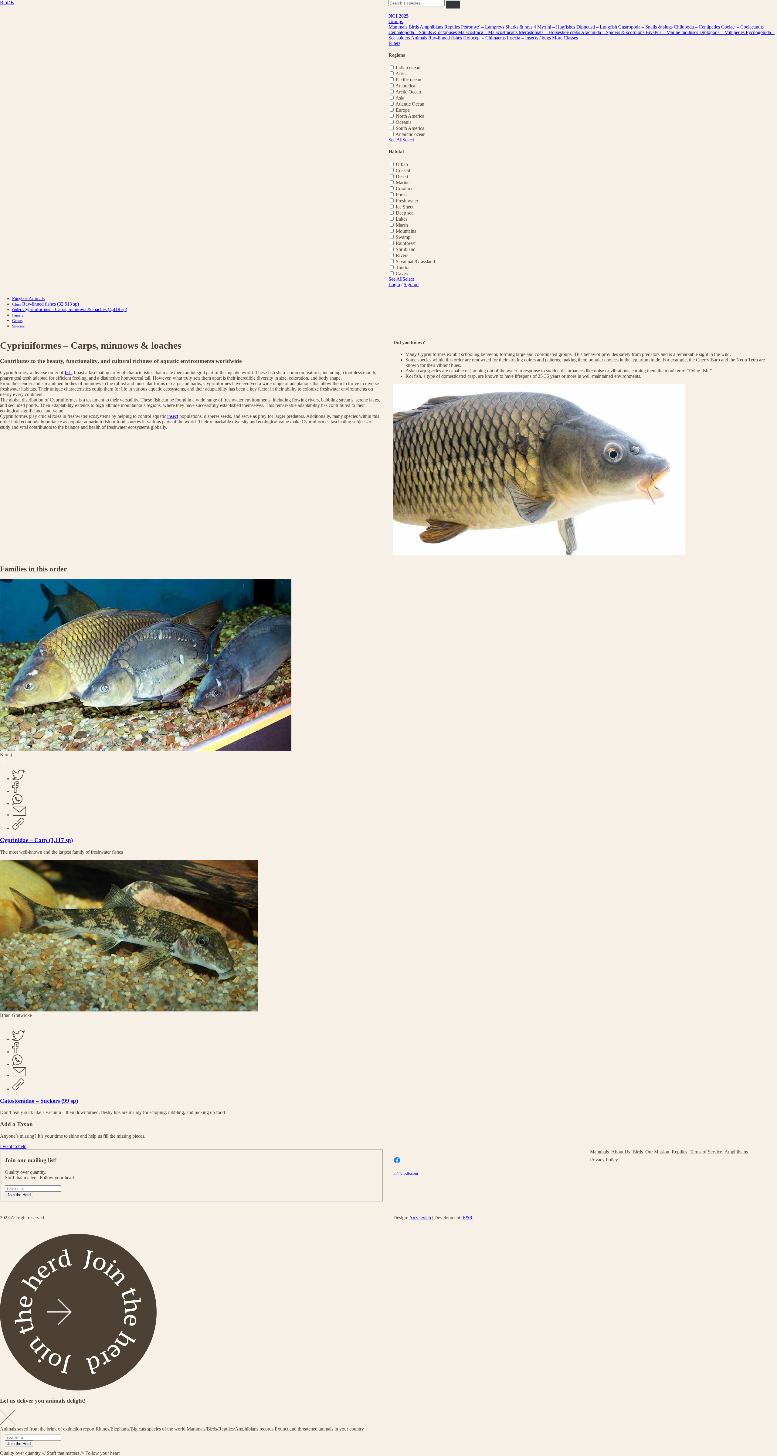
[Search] (453, 4)
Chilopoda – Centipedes (697, 26)
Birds (414, 26)
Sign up (411, 284)
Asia (399, 97)
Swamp (403, 237)
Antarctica (405, 85)
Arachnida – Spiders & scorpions (613, 32)
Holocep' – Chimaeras (485, 37)
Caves (402, 273)
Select (408, 139)
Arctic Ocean (408, 91)
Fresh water (407, 200)
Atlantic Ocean (409, 104)
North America (410, 116)
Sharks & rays (519, 26)
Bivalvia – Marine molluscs (672, 32)
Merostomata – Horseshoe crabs (550, 32)
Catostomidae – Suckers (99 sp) (39, 1101)
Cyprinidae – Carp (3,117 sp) (36, 840)
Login (394, 284)
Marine (402, 182)
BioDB (7, 2)
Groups (395, 21)
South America (410, 128)
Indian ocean (408, 67)
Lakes (401, 219)
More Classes (565, 37)
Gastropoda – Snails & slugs (646, 26)
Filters (394, 43)
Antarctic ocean (410, 134)
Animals (419, 37)
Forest (402, 194)
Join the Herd (19, 1195)
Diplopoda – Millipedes (722, 32)
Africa (401, 73)
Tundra (402, 267)
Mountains (406, 231)
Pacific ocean (408, 79)
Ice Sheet (404, 206)
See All (395, 139)
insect (172, 416)
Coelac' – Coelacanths (742, 26)
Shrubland (406, 249)
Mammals (398, 26)
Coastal (403, 170)
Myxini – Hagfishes (556, 26)
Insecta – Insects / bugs (529, 37)
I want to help (13, 1146)
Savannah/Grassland (415, 261)
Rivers (402, 255)
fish (68, 372)
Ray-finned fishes (445, 37)
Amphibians (432, 26)
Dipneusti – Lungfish (597, 26)
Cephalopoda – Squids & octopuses (423, 32)
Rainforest (406, 243)
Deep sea (404, 212)
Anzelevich (420, 1217)
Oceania (404, 122)
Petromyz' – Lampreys (483, 26)
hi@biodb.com (405, 1173)
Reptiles (452, 26)
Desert (402, 176)
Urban (402, 164)
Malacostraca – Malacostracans (488, 32)
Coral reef (405, 188)
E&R (468, 1217)
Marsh (402, 225)
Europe (403, 110)
